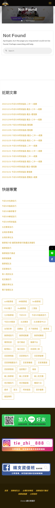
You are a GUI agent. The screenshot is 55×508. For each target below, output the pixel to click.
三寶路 (34, 308)
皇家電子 (23, 369)
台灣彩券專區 (7, 232)
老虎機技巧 (6, 279)
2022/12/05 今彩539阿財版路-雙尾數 (17, 130)
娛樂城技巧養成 (8, 253)
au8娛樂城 (8, 302)
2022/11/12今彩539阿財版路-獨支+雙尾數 (19, 167)
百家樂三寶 (35, 349)
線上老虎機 (39, 376)
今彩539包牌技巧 (9, 201)
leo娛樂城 (36, 302)
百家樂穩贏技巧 (10, 363)
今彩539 (22, 315)
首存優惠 (40, 390)
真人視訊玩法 (7, 274)
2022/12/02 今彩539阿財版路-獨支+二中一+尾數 (22, 135)
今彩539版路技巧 (9, 206)
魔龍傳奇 (8, 397)
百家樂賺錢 (27, 363)
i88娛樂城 (23, 302)
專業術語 (8, 342)
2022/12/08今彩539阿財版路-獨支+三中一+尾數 (22, 120)
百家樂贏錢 (42, 363)
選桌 (6, 390)
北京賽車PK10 (40, 322)
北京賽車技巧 (7, 227)
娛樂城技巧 (6, 248)
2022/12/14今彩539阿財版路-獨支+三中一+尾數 (22, 109)
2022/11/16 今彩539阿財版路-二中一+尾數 (19, 156)
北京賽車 (24, 322)
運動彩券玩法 (7, 285)
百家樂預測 (9, 369)
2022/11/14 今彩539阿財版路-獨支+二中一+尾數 (22, 162)
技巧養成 (21, 342)
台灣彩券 (8, 329)
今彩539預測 (9, 322)
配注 (15, 390)
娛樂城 (46, 329)
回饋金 (20, 329)
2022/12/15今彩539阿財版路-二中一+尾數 (19, 104)
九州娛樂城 (9, 315)
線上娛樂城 (9, 376)
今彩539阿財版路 (9, 222)
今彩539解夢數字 (9, 211)
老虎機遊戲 (24, 383)
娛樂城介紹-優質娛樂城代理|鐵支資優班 (18, 243)
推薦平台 (34, 342)
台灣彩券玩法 (7, 237)
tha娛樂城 (22, 308)
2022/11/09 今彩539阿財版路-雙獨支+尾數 (19, 177)
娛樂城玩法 (6, 264)
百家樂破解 (39, 356)
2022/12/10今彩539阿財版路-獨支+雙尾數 (19, 114)
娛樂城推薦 (6, 258)
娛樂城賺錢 (39, 335)
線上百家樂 (24, 376)
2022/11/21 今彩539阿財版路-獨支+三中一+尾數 (22, 151)
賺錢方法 (38, 383)
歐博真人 (8, 349)
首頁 (6, 491)
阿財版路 (26, 390)
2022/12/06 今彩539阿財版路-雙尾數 (17, 125)
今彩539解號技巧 (9, 217)
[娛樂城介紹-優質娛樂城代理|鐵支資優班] (5, 3)
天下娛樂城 (33, 329)
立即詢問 (33, 494)
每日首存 (21, 349)
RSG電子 (8, 308)
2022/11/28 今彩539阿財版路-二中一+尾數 (19, 146)
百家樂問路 (9, 356)
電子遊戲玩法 (7, 290)
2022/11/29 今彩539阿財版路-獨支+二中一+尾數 (22, 141)
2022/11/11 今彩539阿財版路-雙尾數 (17, 172)
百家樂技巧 (6, 269)
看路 (34, 369)
